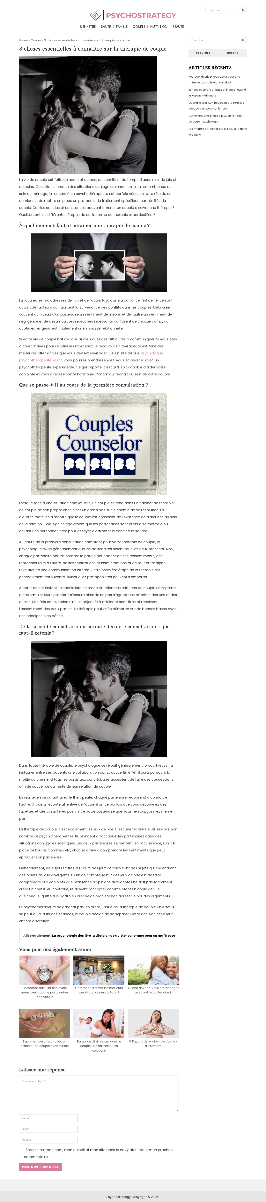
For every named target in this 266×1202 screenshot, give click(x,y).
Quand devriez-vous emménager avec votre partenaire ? (153, 990)
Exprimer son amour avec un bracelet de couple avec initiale (44, 1043)
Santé (106, 26)
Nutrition (158, 26)
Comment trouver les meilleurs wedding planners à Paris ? (99, 990)
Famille (122, 26)
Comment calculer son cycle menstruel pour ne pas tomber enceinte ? (44, 992)
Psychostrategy (118, 1197)
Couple (139, 26)
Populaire (203, 53)
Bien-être (88, 26)
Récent (232, 53)
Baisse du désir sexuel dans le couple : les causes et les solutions (99, 1046)
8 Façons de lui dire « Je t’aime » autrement (153, 1043)
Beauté (178, 26)
